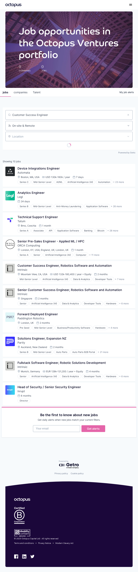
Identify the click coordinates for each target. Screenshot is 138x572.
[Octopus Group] (13, 5)
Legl (20, 197)
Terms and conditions (24, 543)
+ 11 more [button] (94, 255)
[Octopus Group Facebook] (16, 556)
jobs (5, 92)
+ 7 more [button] (119, 279)
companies (20, 92)
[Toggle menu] (131, 5)
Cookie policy (77, 473)
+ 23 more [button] (118, 182)
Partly (21, 342)
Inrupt (21, 391)
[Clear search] (128, 115)
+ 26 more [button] (116, 206)
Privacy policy (61, 473)
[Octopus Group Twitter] (32, 556)
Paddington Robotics (31, 318)
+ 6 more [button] (124, 303)
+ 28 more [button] (112, 230)
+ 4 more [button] (113, 327)
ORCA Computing (29, 245)
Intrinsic (22, 269)
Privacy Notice (44, 543)
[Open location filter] (128, 136)
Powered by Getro (126, 152)
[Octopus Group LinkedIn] (24, 556)
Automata (24, 172)
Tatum (21, 221)
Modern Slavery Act (64, 543)
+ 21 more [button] (103, 352)
